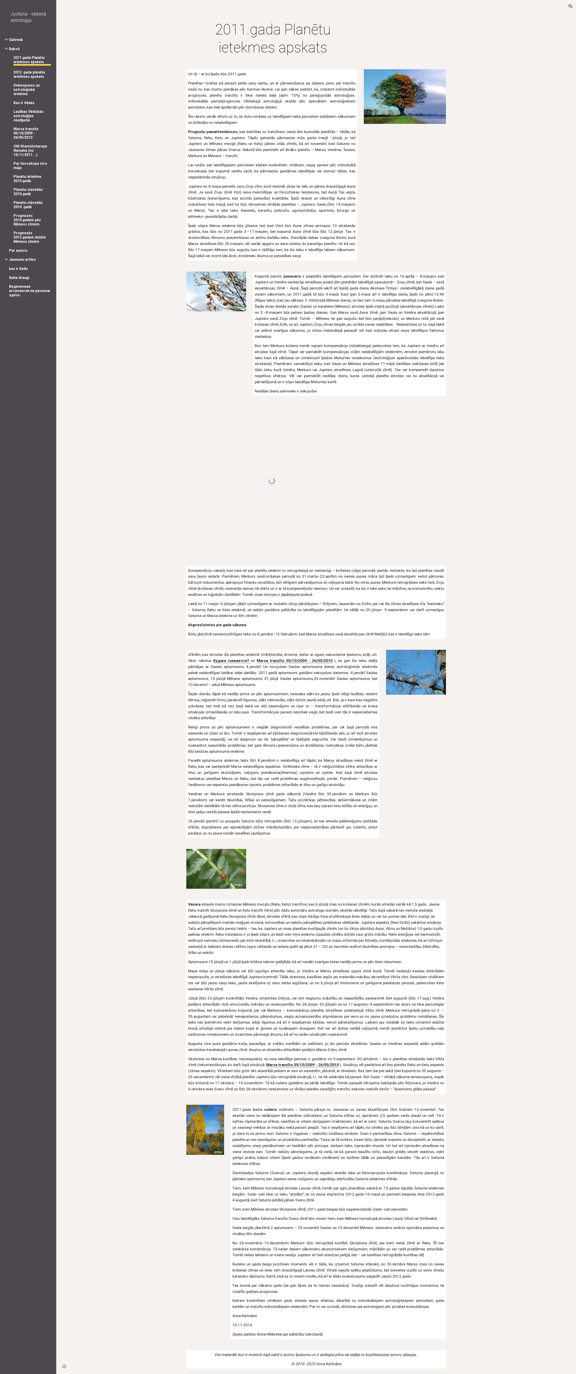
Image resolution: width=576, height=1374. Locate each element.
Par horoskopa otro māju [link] (30, 165)
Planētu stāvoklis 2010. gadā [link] (28, 204)
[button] (570, 6)
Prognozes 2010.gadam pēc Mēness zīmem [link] (27, 220)
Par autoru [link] (18, 250)
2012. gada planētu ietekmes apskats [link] (29, 74)
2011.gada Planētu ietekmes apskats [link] (29, 60)
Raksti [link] (14, 49)
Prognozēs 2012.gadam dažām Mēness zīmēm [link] (30, 237)
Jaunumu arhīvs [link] (22, 259)
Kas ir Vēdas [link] (24, 103)
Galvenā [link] (16, 40)
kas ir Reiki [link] (18, 269)
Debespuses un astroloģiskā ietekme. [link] (27, 89)
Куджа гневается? (232, 660)
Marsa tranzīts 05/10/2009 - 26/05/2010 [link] (26, 133)
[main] (273, 38)
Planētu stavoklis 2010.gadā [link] (28, 191)
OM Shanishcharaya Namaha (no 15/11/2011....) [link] (30, 150)
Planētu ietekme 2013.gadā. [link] (27, 178)
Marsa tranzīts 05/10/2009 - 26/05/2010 (295, 660)
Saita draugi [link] (19, 278)
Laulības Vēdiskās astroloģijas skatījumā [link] (29, 115)
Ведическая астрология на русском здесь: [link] (29, 290)
